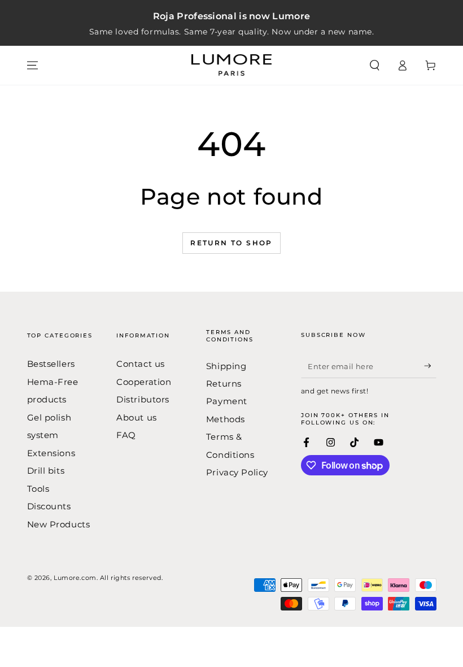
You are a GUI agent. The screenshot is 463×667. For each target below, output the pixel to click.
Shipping (226, 366)
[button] (374, 65)
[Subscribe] (430, 366)
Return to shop (231, 243)
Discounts (49, 506)
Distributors (142, 399)
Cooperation (143, 381)
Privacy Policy (237, 472)
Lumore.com (75, 578)
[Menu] (32, 65)
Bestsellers (51, 363)
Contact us (140, 363)
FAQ (126, 435)
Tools (38, 488)
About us (136, 417)
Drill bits (46, 470)
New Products (58, 524)
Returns (224, 383)
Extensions (51, 453)
